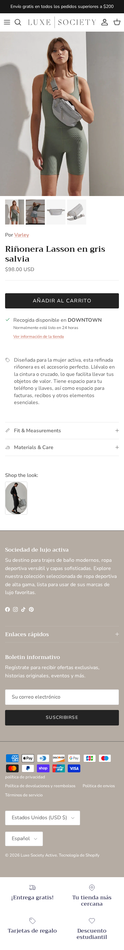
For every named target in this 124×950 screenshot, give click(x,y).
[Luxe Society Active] (62, 22)
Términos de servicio (24, 795)
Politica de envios (99, 786)
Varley (21, 234)
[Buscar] (21, 22)
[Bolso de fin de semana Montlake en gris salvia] (16, 498)
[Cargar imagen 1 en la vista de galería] (62, 114)
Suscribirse (62, 717)
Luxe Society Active (39, 855)
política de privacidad (25, 777)
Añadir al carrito (62, 300)
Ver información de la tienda (38, 336)
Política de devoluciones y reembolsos (40, 786)
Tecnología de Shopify (79, 855)
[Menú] (7, 22)
